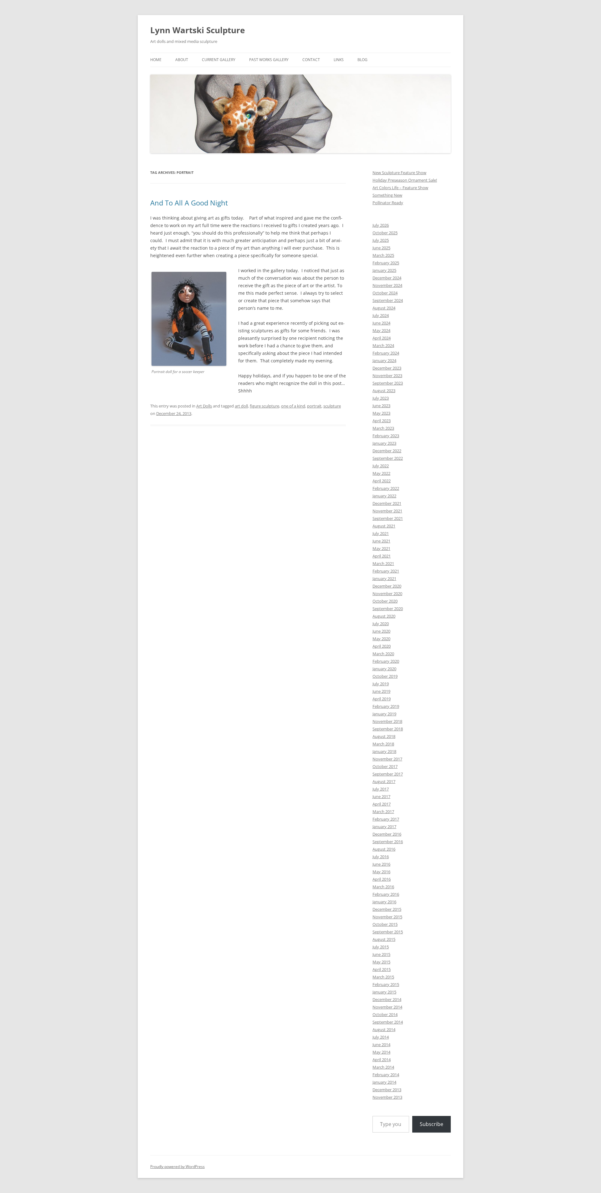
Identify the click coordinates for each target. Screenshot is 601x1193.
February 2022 (385, 488)
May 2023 (381, 413)
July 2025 (380, 240)
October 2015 (385, 924)
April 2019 (381, 699)
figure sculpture (264, 406)
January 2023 (384, 443)
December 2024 (386, 278)
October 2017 (385, 766)
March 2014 (383, 1067)
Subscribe (431, 1124)
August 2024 (383, 308)
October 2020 (385, 601)
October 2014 (385, 1014)
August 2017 (383, 781)
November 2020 (387, 593)
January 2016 (384, 902)
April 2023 (381, 420)
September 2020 (387, 608)
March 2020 (383, 653)
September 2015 (387, 932)
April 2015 (381, 969)
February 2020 (385, 661)
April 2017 (381, 804)
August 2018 (383, 736)
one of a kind (293, 406)
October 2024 (385, 293)
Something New (387, 195)
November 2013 (387, 1097)
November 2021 (387, 511)
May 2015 (381, 962)
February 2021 (385, 571)
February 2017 (385, 819)
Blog (362, 59)
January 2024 (384, 360)
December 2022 (386, 451)
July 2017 (380, 789)
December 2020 (386, 586)
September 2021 (387, 518)
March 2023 (383, 428)
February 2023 (385, 435)
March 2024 (383, 345)
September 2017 (387, 774)
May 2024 (381, 330)
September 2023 (387, 383)
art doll (241, 406)
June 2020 (381, 631)
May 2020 (381, 638)
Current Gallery (218, 59)
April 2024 (381, 338)
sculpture (332, 406)
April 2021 (381, 556)
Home (156, 59)
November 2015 (387, 917)
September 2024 (387, 300)
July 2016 (380, 856)
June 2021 (381, 541)
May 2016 (381, 871)
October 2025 (385, 233)
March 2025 (383, 255)
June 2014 (381, 1044)
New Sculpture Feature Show (399, 172)
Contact (311, 59)
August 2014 (383, 1029)
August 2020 (383, 616)
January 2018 (384, 751)
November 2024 (387, 285)
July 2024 (380, 315)
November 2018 (387, 721)
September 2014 (387, 1022)
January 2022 (384, 496)
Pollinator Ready (387, 202)
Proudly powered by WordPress (177, 1166)
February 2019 (385, 706)
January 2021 (384, 578)
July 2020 (380, 623)
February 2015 (385, 984)
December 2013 (386, 1089)
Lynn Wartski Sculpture (197, 30)
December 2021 (386, 503)
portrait (314, 406)
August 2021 (383, 526)
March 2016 (383, 887)
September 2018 (387, 729)
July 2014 (380, 1037)
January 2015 (384, 992)
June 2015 (381, 954)
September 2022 (387, 458)
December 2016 (386, 834)
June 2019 (381, 691)
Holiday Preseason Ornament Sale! (404, 180)
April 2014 (381, 1059)
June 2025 (381, 248)
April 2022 (381, 481)
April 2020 (381, 646)
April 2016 (381, 879)
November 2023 (387, 375)
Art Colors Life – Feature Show (400, 187)
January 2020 (384, 669)
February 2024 (385, 353)
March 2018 (383, 744)
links (339, 59)
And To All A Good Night (189, 202)
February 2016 (385, 894)
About (181, 59)
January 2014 (384, 1082)
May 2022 (381, 473)
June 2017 (381, 796)
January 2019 (384, 714)
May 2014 (381, 1052)
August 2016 (383, 849)
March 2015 (383, 977)
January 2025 (384, 270)
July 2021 (380, 533)
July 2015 (380, 947)
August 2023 (383, 390)
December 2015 (386, 909)
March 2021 (383, 563)
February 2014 (385, 1074)
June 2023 (381, 405)
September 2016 (387, 841)
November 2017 (387, 759)
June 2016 (381, 864)
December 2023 (386, 368)
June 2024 (381, 323)
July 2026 (380, 225)
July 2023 (380, 398)
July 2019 (380, 684)
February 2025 (385, 263)
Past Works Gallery (269, 59)
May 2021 (381, 548)
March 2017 (383, 811)
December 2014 (386, 999)
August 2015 (383, 939)
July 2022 (380, 466)
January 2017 (384, 826)
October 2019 (385, 676)
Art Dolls (204, 406)
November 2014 (387, 1007)
